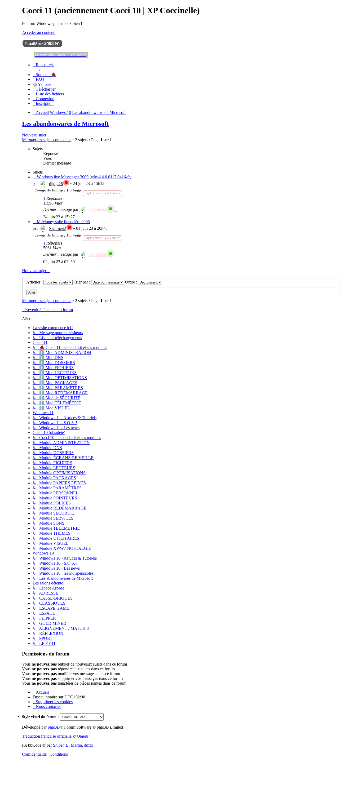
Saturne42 (57, 228)
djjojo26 (56, 183)
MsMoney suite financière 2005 (63, 221)
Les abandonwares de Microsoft (65, 123)
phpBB (54, 727)
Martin (76, 745)
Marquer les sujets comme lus (46, 140)
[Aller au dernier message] (115, 209)
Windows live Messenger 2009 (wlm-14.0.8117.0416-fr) (84, 177)
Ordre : (131, 282)
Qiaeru (82, 736)
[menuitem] (44, 74)
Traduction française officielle (47, 736)
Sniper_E (61, 745)
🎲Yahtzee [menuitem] (42, 84)
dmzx (88, 745)
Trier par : (82, 282)
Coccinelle (98, 210)
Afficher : (34, 282)
